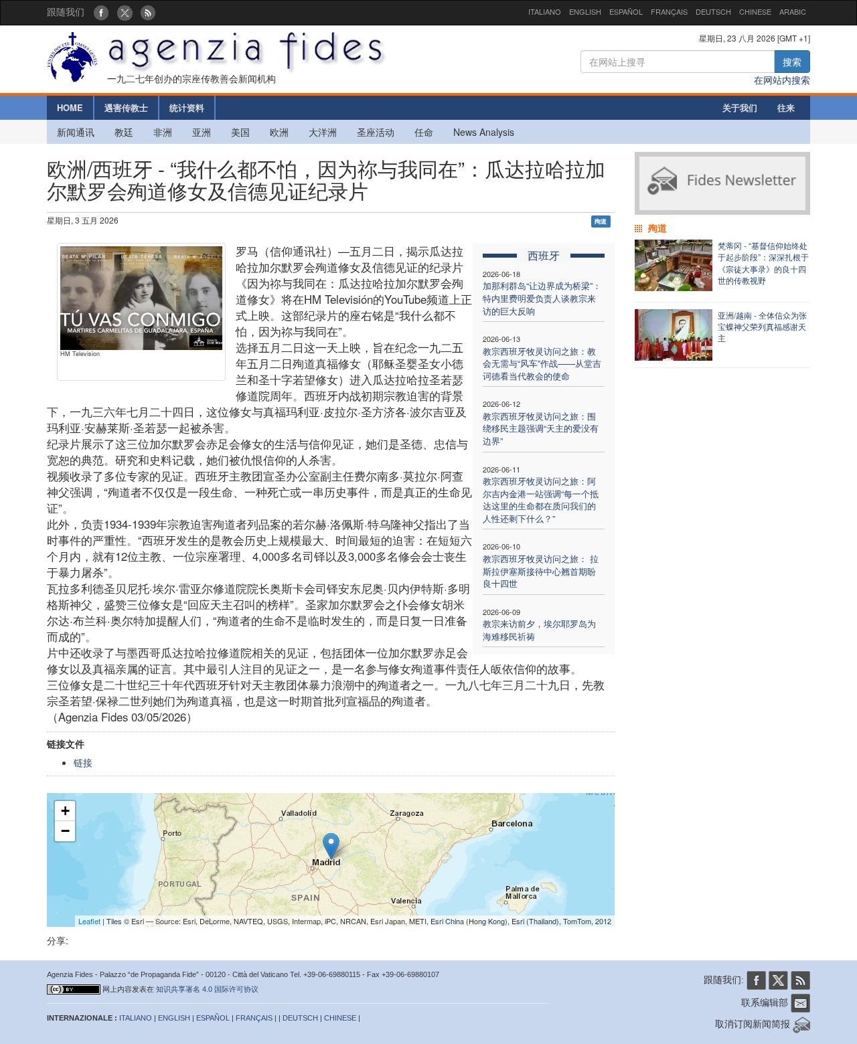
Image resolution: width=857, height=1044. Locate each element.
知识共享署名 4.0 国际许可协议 (207, 989)
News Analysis (483, 132)
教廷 (123, 132)
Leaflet (89, 921)
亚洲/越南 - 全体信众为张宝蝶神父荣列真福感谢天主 (762, 326)
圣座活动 (375, 132)
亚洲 (201, 132)
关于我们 (739, 107)
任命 (423, 132)
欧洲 (279, 132)
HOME (70, 107)
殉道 (601, 221)
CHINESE (755, 11)
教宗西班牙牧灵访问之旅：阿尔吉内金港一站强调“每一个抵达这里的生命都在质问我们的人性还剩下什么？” (541, 499)
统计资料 (186, 107)
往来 (786, 107)
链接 (83, 762)
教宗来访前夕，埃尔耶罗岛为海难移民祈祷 (539, 629)
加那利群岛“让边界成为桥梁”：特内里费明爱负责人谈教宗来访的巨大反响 (542, 298)
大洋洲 (323, 132)
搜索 (792, 61)
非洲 (162, 132)
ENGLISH (585, 11)
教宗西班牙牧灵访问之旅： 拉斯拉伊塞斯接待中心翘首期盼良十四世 (541, 571)
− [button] (65, 830)
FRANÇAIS (669, 11)
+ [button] (65, 810)
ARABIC (792, 11)
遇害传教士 (126, 107)
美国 (240, 132)
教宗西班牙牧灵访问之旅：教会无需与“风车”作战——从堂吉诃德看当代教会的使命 (542, 363)
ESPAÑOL (626, 11)
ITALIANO (544, 11)
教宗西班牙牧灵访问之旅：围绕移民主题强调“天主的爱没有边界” (541, 428)
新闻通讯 (75, 132)
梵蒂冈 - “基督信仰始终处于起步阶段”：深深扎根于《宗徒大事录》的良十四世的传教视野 (763, 262)
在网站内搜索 (782, 79)
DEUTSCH (713, 11)
